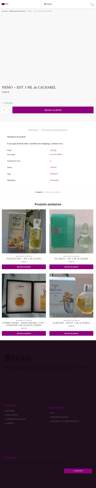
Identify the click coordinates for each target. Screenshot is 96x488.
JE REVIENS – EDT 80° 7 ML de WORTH (71, 323)
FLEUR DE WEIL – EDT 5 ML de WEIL (23, 259)
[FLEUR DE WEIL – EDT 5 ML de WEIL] (24, 231)
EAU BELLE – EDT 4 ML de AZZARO (71, 259)
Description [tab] (33, 130)
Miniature (54, 174)
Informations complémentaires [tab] (54, 130)
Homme (53, 167)
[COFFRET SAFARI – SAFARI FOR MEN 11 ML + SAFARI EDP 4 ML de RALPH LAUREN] (24, 296)
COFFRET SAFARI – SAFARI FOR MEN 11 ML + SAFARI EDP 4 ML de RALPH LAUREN (23, 324)
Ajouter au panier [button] (24, 267)
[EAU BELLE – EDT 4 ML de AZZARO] (71, 231)
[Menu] (3, 4)
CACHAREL (54, 180)
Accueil (4, 11)
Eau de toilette (56, 154)
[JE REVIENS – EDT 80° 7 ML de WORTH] (71, 296)
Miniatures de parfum (17, 11)
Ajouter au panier (53, 110)
